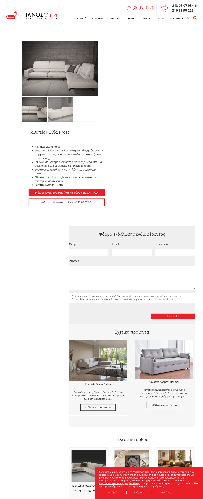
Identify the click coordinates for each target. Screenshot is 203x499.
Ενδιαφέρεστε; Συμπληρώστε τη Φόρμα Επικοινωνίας (66, 192)
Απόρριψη (139, 492)
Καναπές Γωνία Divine (98, 384)
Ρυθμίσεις (166, 492)
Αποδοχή (112, 492)
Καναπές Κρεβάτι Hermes (164, 382)
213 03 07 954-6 (184, 5)
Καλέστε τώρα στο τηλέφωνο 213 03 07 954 (66, 202)
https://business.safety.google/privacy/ (119, 483)
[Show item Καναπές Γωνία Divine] (98, 360)
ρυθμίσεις (158, 486)
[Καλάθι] (191, 18)
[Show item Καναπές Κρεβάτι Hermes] (164, 359)
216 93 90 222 (182, 10)
